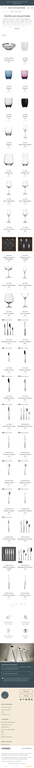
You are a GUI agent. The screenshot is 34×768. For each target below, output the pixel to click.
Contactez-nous (5, 744)
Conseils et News (5, 714)
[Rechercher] (5, 8)
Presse (3, 734)
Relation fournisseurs (6, 737)
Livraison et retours (6, 707)
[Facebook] (21, 699)
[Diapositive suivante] (32, 2)
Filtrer (4, 35)
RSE (2, 732)
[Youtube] (26, 699)
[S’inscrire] (30, 673)
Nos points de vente (6, 725)
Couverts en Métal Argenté (8, 729)
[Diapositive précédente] (1, 2)
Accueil (3, 11)
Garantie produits (5, 710)
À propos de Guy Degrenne (8, 722)
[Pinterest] (32, 699)
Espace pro (26, 691)
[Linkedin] (29, 699)
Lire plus (17, 28)
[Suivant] (25, 604)
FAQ (2, 712)
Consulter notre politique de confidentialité (11, 761)
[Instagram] (23, 699)
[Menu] (2, 8)
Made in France (5, 727)
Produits (8, 11)
